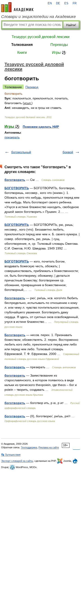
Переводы (59, 45)
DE (58, 3)
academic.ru (17, 7)
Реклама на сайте (48, 447)
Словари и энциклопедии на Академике (38, 16)
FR (74, 3)
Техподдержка (29, 447)
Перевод (31, 87)
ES (66, 3)
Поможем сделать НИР (41, 126)
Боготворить (14, 335)
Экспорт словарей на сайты (17, 461)
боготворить (14, 180)
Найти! (71, 25)
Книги (22, 52)
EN (50, 3)
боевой (68, 152)
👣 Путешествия (10, 454)
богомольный (21, 152)
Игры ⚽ (59, 52)
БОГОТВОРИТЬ (16, 188)
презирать (12, 137)
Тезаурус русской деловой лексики (41, 37)
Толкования (22, 45)
